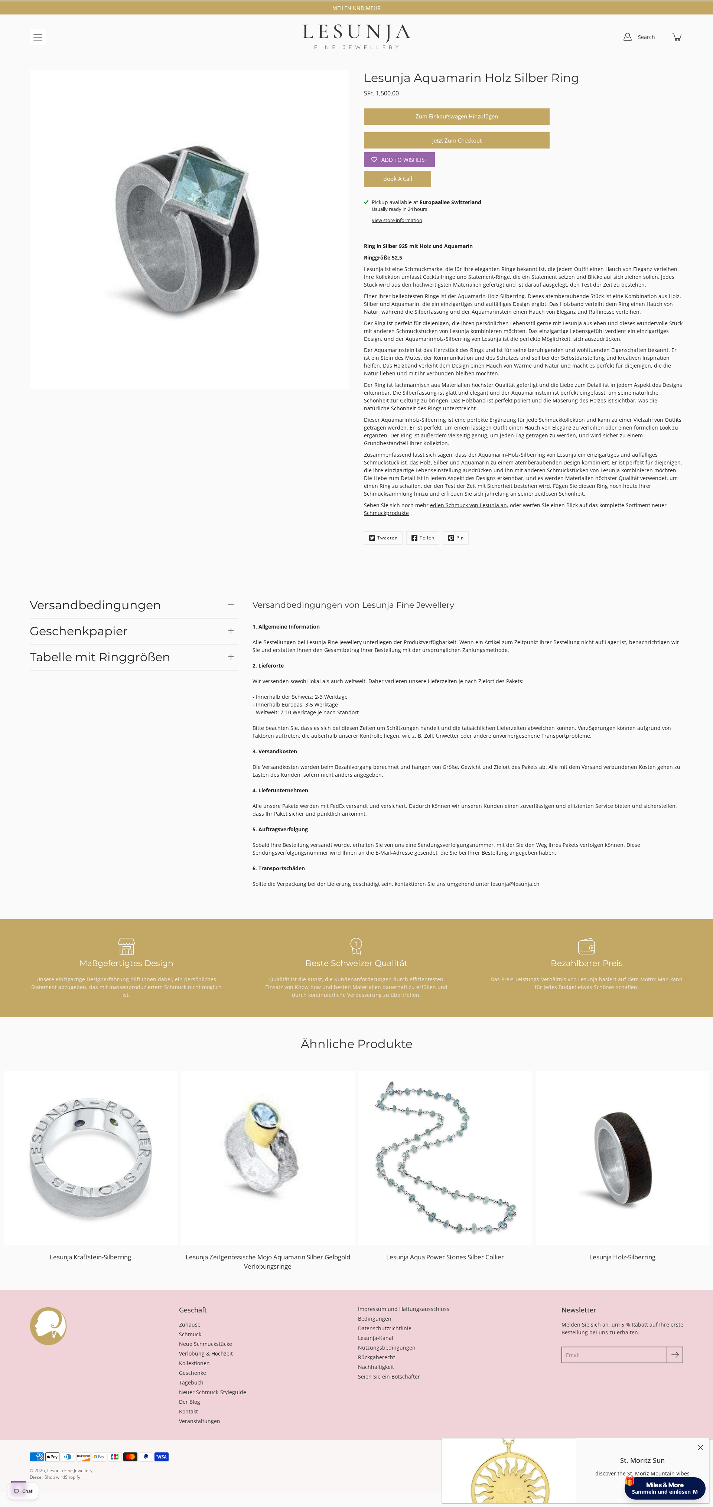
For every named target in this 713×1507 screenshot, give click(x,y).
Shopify (72, 1477)
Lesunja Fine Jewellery (69, 1470)
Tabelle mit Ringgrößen (100, 657)
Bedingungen (374, 1318)
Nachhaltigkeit (376, 1366)
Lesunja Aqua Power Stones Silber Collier (445, 1257)
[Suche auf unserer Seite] (661, 37)
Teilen (427, 538)
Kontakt (188, 1411)
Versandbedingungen (95, 605)
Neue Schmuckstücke (205, 1343)
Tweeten (387, 538)
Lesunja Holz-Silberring (622, 1257)
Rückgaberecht (376, 1357)
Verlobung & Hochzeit (206, 1353)
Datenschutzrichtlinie (384, 1328)
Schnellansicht (94, 1158)
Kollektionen (194, 1363)
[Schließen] (700, 1447)
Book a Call (397, 179)
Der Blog (189, 1401)
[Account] (628, 37)
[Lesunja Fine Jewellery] (356, 36)
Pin (460, 538)
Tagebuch (191, 1382)
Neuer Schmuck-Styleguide (212, 1392)
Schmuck (190, 1334)
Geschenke (192, 1372)
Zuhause (190, 1324)
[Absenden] (675, 1355)
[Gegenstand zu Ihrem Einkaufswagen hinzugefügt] (677, 37)
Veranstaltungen (199, 1421)
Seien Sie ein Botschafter (389, 1376)
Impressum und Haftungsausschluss (403, 1308)
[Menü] (38, 37)
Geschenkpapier (79, 631)
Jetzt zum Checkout (457, 140)
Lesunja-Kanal (375, 1337)
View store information (397, 220)
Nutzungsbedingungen (387, 1347)
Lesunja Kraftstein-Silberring (90, 1257)
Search (646, 36)
